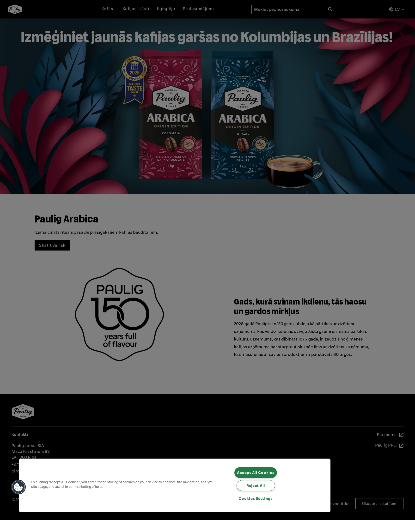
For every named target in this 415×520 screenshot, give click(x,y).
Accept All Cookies (255, 472)
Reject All (255, 485)
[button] (18, 487)
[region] (174, 485)
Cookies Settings (256, 498)
